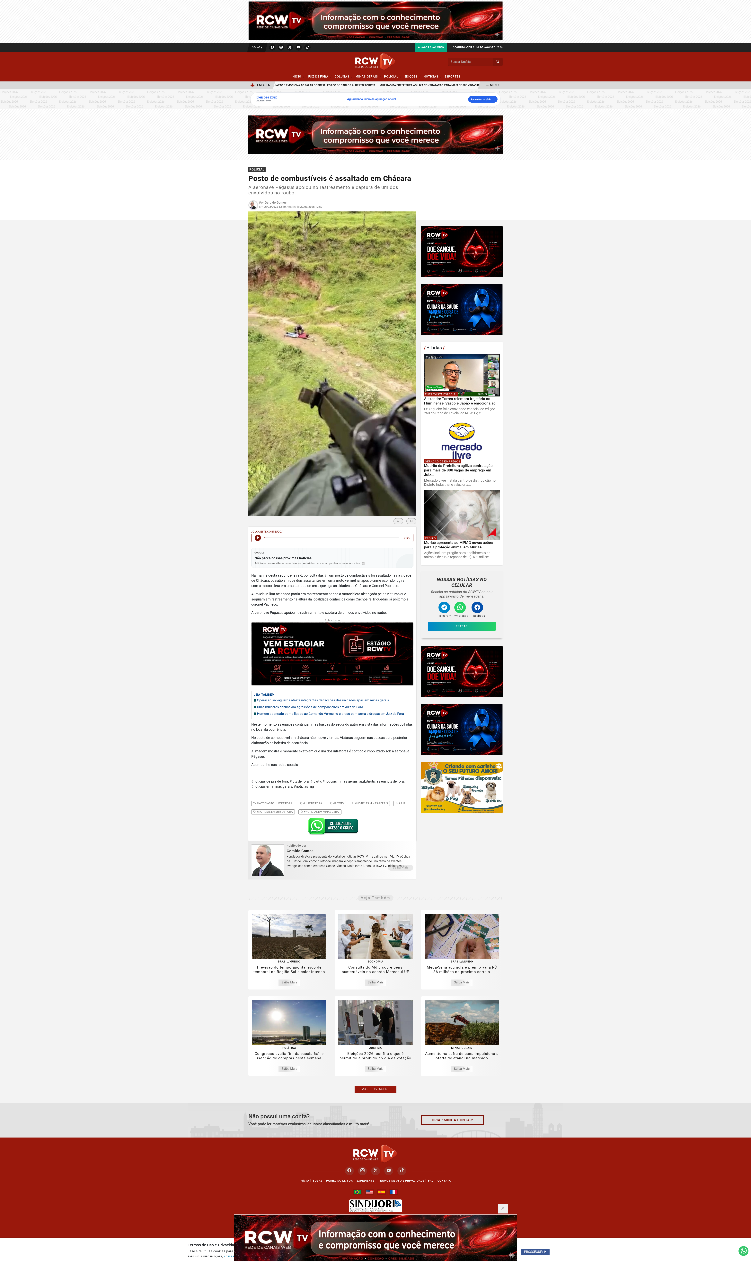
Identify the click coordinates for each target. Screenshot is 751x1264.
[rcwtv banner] (375, 1238)
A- (398, 521)
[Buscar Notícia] (498, 62)
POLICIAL (393, 76)
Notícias (433, 76)
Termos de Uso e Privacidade (401, 1180)
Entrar (259, 47)
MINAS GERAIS (368, 76)
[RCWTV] (375, 20)
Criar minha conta (451, 1120)
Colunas (344, 76)
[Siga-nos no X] (375, 1170)
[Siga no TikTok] (307, 47)
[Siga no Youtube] (299, 47)
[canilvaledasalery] (462, 787)
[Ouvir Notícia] (258, 538)
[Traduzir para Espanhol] (381, 1192)
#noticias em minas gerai (321, 811)
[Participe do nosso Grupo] (332, 827)
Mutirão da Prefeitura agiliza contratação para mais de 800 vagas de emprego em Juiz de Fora (416, 85)
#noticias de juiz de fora (274, 803)
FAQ (431, 1180)
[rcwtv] (375, 134)
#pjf (401, 803)
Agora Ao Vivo (432, 47)
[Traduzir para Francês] (393, 1192)
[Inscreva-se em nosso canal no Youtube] (388, 1170)
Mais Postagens (375, 1089)
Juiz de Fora (319, 76)
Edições (412, 76)
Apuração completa (481, 99)
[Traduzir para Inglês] (369, 1192)
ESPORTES (452, 76)
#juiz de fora (312, 803)
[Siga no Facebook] (272, 47)
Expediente (366, 1180)
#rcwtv (338, 803)
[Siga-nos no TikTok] (401, 1170)
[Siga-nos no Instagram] (362, 1170)
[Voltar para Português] (357, 1192)
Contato (444, 1180)
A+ (411, 521)
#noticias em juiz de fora (274, 811)
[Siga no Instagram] (281, 47)
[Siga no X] (290, 47)
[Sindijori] (375, 1206)
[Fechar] (503, 1208)
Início (298, 76)
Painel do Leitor (339, 1180)
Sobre (317, 1180)
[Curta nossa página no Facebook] (349, 1170)
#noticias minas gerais (371, 803)
